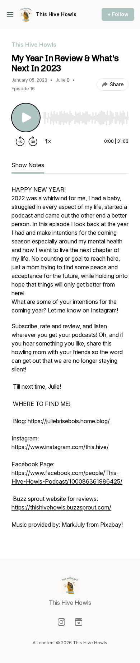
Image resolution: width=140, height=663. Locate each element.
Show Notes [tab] (27, 165)
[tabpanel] (70, 360)
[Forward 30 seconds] (33, 141)
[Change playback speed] (48, 141)
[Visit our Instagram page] (61, 622)
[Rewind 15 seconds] (20, 141)
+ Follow (118, 14)
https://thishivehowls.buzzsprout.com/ (61, 507)
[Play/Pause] (25, 117)
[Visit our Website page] (78, 622)
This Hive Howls (56, 14)
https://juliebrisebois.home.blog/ (69, 421)
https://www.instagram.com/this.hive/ (60, 447)
